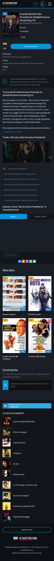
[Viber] (27, 261)
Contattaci (27, 530)
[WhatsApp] (30, 261)
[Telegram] (34, 261)
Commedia (24, 31)
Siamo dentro (15, 406)
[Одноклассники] (23, 261)
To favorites (12, 255)
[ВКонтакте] (19, 261)
